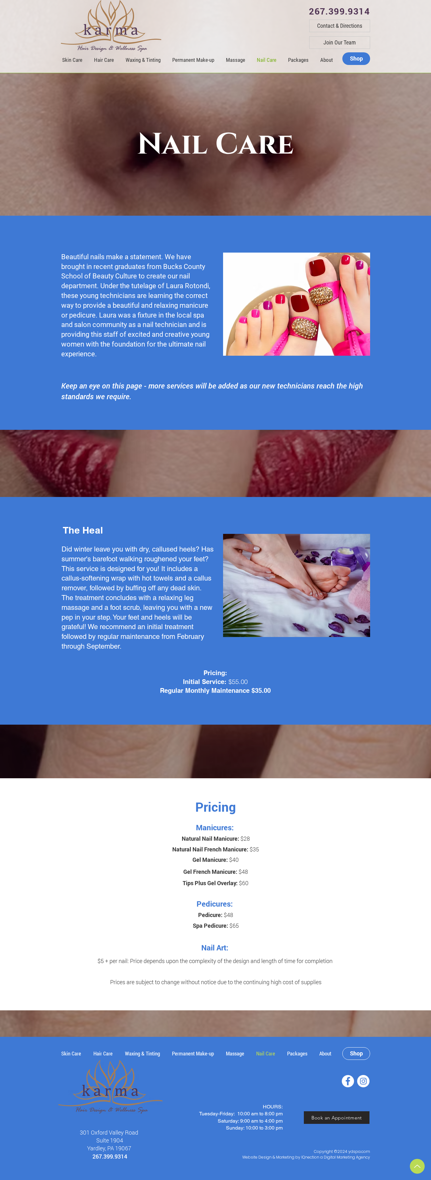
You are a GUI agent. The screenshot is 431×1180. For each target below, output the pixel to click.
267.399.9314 (109, 1156)
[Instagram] (363, 1081)
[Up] (417, 1166)
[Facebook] (348, 1081)
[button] (326, 60)
